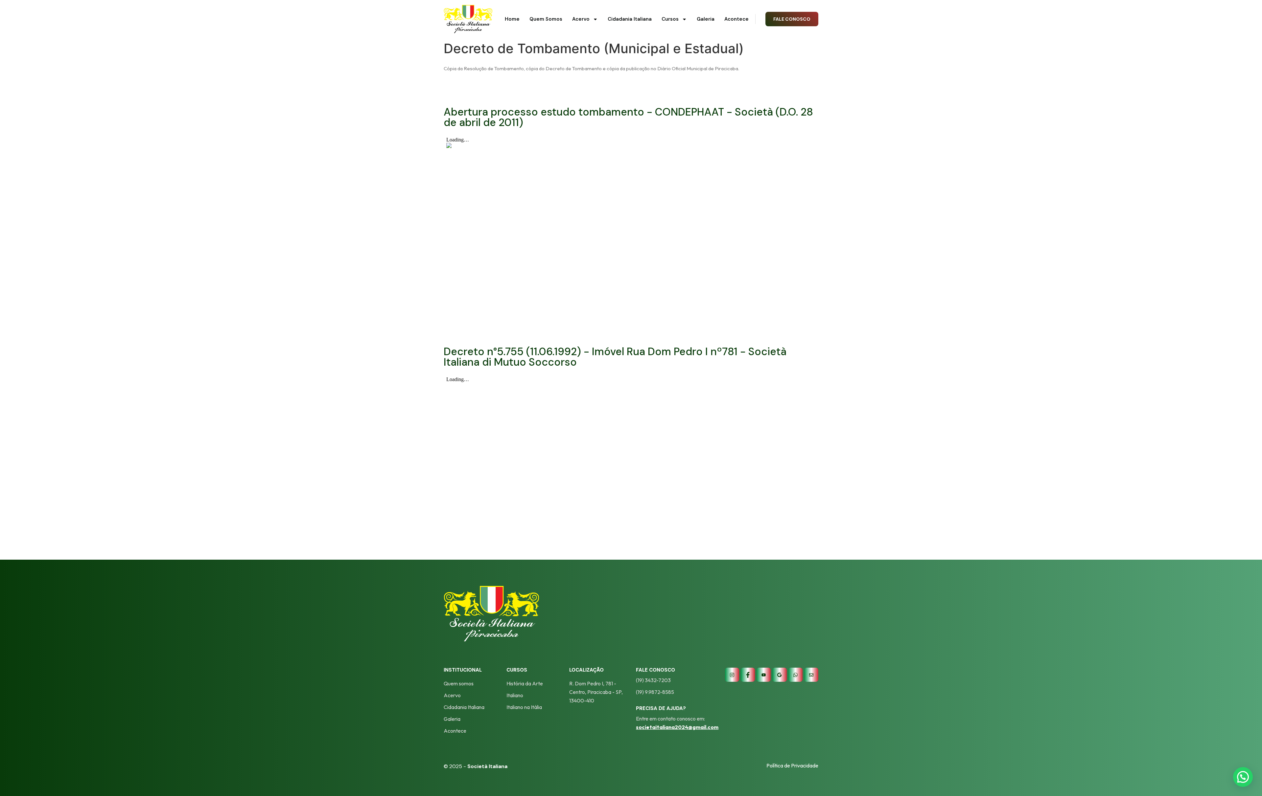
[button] (1243, 777)
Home (512, 19)
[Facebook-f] (748, 675)
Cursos (670, 19)
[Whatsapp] (795, 675)
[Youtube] (764, 675)
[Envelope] (811, 675)
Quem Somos (545, 19)
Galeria (705, 19)
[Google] (779, 675)
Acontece (736, 19)
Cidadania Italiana (630, 19)
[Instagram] (732, 675)
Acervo (581, 19)
